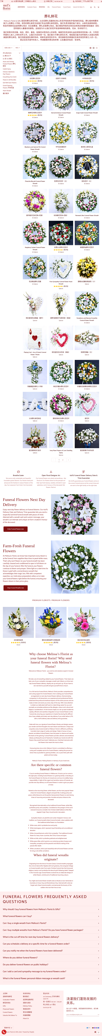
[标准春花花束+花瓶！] (61, 201)
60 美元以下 (7, 56)
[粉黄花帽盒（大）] (87, 338)
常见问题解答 (27, 1012)
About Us (26, 1018)
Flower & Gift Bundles (9, 80)
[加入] (97, 1014)
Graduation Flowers (9, 999)
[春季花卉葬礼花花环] (35, 98)
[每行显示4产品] (97, 47)
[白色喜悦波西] (18, 622)
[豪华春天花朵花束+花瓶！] (35, 201)
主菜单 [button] (5, 994)
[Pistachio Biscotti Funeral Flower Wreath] (35, 167)
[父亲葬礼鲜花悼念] (35, 404)
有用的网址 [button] (27, 994)
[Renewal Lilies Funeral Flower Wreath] (87, 201)
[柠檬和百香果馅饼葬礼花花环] (87, 372)
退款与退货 (27, 1003)
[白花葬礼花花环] (35, 64)
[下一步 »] (68, 460)
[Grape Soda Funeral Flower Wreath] (87, 98)
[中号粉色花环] (87, 64)
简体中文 (7, 1028)
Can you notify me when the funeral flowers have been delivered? (33, 951)
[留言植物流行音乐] (35, 436)
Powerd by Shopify (28, 1032)
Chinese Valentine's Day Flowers (9, 73)
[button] (21, 7)
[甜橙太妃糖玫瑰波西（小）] (87, 267)
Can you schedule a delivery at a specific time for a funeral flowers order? (36, 944)
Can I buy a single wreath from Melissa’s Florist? (25, 923)
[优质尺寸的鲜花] (61, 64)
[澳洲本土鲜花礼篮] (87, 132)
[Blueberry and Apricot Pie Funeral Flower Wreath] (35, 132)
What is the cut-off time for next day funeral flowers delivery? (31, 937)
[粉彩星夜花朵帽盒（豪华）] (35, 303)
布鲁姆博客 (27, 1015)
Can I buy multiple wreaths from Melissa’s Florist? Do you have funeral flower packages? (43, 930)
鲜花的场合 (6, 1003)
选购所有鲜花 (7, 996)
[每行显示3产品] (93, 47)
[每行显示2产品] (90, 47)
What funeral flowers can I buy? (17, 916)
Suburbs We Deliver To (10, 1015)
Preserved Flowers (8, 1009)
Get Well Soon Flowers (9, 82)
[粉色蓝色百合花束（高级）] (61, 338)
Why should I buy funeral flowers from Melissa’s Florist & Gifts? (31, 909)
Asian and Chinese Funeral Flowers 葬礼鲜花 (9, 63)
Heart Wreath (7, 90)
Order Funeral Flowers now (15, 529)
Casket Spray (7, 69)
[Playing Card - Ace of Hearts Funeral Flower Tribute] (35, 338)
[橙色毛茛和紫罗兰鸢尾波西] (50, 622)
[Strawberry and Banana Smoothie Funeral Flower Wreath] (87, 303)
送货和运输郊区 (28, 999)
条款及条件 (27, 1009)
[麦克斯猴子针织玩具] (87, 436)
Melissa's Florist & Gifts (11, 1032)
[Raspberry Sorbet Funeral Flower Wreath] (35, 233)
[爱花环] (87, 404)
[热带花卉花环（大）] (61, 167)
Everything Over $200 (9, 77)
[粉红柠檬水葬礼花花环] (61, 372)
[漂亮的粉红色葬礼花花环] (61, 404)
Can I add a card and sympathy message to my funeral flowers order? (35, 971)
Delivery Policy (27, 1006)
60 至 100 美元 (7, 59)
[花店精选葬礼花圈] (35, 267)
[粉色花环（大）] (87, 167)
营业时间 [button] (46, 994)
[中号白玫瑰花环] (61, 132)
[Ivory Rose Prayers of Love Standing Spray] (61, 436)
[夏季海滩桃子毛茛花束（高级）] (61, 303)
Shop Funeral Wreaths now (15, 588)
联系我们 (26, 996)
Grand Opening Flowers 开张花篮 (8, 86)
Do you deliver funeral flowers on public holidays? (25, 964)
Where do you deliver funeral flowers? (20, 958)
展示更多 (6, 93)
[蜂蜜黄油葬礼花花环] (87, 233)
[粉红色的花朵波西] (83, 622)
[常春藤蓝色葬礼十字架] (35, 372)
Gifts (4, 1006)
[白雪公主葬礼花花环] (61, 233)
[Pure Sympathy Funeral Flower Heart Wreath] (61, 267)
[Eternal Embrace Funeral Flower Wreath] (61, 98)
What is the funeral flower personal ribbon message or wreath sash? (34, 978)
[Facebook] (95, 1032)
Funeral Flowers (7, 1012)
